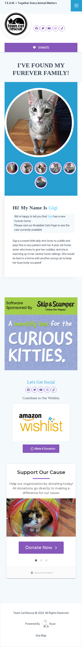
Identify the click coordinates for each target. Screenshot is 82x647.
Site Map (41, 635)
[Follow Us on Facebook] (37, 28)
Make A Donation (44, 448)
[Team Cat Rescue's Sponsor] (41, 333)
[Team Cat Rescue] (16, 24)
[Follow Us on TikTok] (62, 28)
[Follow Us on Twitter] (43, 28)
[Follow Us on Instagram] (56, 28)
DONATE (43, 47)
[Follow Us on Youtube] (49, 28)
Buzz (52, 623)
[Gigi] (39, 122)
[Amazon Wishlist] (41, 422)
